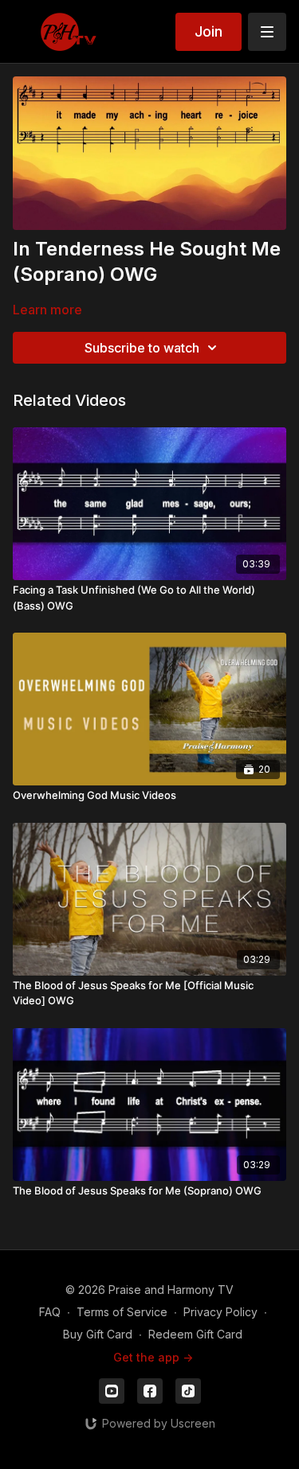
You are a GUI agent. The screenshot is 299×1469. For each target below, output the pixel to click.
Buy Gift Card (97, 1334)
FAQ (50, 1312)
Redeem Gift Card (195, 1334)
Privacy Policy (220, 1312)
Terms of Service (122, 1312)
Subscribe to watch (142, 348)
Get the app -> (153, 1357)
